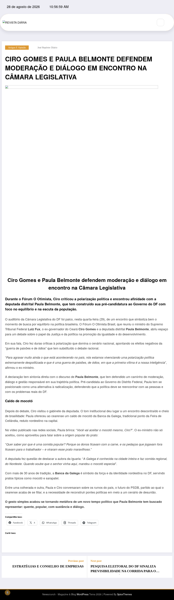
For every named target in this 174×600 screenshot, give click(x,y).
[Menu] (149, 22)
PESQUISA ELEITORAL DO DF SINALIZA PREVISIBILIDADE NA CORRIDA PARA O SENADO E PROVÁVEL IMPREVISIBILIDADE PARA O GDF (126, 569)
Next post (96, 560)
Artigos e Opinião (17, 47)
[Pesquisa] (160, 22)
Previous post (76, 560)
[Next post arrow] (167, 566)
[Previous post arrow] (6, 566)
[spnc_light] (170, 22)
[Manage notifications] (7, 592)
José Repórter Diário (47, 47)
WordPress (83, 594)
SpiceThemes (124, 594)
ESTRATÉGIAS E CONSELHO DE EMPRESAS (48, 566)
